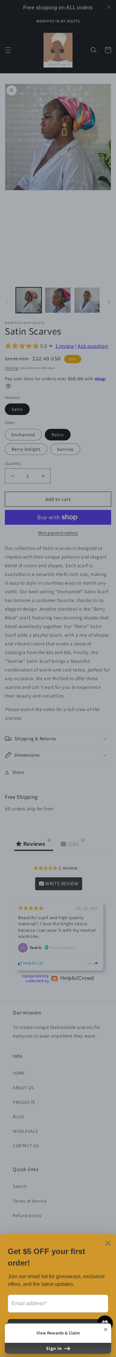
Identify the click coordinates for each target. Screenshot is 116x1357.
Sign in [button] (54, 1348)
